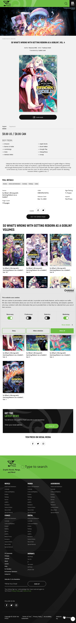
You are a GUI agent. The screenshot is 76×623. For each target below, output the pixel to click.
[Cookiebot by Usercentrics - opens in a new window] (66, 290)
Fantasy (31, 184)
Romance (7, 505)
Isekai (36, 184)
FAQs (6, 566)
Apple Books (44, 144)
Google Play (43, 149)
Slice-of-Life (8, 510)
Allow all (62, 331)
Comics (7, 515)
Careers (7, 564)
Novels (7, 483)
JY (28, 562)
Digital (30, 515)
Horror (6, 499)
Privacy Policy (16, 591)
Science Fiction (8, 507)
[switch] (28, 318)
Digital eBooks (10, 39)
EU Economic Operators (11, 571)
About (6, 561)
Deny (14, 331)
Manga (30, 483)
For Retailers (8, 569)
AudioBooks (55, 483)
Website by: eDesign (63, 617)
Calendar (7, 558)
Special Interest (9, 512)
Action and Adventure (14, 184)
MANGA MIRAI (8, 154)
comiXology (7, 149)
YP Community (8, 553)
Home (4, 39)
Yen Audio (30, 564)
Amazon (6, 144)
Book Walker (44, 146)
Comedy (24, 184)
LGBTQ (6, 502)
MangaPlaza (44, 152)
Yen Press (30, 556)
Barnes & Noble (9, 146)
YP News (7, 556)
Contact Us (7, 574)
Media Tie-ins (8, 536)
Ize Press (30, 567)
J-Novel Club (31, 569)
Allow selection (38, 331)
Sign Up (37, 584)
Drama (5, 184)
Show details (66, 325)
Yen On (29, 559)
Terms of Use (27, 591)
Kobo (6, 152)
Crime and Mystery (9, 492)
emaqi (42, 154)
